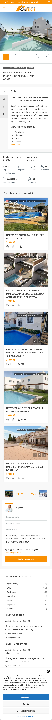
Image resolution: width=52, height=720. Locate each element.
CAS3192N (42, 201)
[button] (48, 671)
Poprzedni (20, 493)
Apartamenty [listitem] (12, 583)
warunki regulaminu (13, 552)
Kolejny (32, 493)
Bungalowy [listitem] (11, 596)
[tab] (6, 57)
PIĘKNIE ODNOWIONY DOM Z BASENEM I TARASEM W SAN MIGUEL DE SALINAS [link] (24, 466)
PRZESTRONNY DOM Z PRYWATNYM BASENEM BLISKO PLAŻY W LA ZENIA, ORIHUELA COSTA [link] (25, 352)
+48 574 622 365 (15, 666)
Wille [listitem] (9, 588)
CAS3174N (42, 315)
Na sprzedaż (8, 68)
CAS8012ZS (41, 257)
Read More (15, 144)
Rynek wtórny (32, 201)
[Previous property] (9, 493)
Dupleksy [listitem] (11, 604)
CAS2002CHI (41, 374)
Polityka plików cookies (25, 716)
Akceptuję (26, 697)
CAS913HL (30, 68)
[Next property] (43, 493)
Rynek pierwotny (19, 68)
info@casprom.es (15, 638)
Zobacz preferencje (26, 710)
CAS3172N (42, 430)
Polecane (22, 201)
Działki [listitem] (10, 609)
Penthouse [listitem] (11, 592)
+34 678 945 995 (15, 633)
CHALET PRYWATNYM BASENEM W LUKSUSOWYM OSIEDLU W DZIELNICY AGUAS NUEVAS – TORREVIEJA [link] (25, 293)
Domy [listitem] (9, 600)
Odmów (26, 704)
